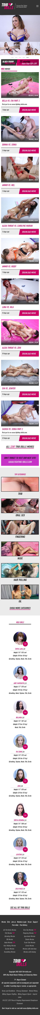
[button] (12, 57)
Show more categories (20, 608)
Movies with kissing (29, 952)
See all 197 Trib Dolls (20, 907)
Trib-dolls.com (26, 972)
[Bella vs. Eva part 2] (20, 85)
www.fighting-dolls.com (30, 1008)
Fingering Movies (29, 933)
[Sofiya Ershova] (20, 809)
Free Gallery (23, 925)
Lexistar (20, 854)
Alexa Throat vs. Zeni (11, 347)
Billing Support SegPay (9, 994)
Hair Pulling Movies (10, 946)
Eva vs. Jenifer (8, 388)
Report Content (21, 980)
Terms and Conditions (8, 991)
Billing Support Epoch (24, 994)
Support (35, 922)
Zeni (20, 786)
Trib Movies (9, 933)
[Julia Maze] (20, 878)
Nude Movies (9, 942)
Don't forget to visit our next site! (20, 460)
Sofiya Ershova (20, 820)
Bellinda (20, 718)
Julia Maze (20, 889)
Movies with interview (29, 949)
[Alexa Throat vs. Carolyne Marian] (20, 210)
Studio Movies (29, 939)
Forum (29, 922)
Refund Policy (33, 991)
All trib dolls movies (20, 446)
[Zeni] (20, 775)
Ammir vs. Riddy (9, 266)
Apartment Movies (29, 936)
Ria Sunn (20, 752)
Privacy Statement (22, 991)
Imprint (35, 994)
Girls (8, 922)
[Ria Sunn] (20, 741)
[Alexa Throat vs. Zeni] (20, 332)
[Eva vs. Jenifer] (20, 372)
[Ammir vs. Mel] (20, 169)
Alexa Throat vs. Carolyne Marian (17, 225)
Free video (15, 925)
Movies (3, 922)
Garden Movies (9, 949)
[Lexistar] (20, 843)
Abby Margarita (20, 683)
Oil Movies (9, 939)
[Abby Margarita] (20, 672)
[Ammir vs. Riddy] (20, 250)
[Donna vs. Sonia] (20, 129)
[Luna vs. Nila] (20, 291)
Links (19, 997)
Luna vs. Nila (8, 307)
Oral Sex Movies (29, 930)
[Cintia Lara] (20, 638)
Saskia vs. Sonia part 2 (12, 429)
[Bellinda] (20, 706)
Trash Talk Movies (29, 942)
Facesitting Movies (9, 952)
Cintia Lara (20, 649)
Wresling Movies (9, 936)
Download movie (29, 110)
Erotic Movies (29, 946)
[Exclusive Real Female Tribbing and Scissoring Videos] (15, 6)
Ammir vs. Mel (8, 185)
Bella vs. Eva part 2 (11, 100)
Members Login (21, 922)
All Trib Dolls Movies (9, 930)
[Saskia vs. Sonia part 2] (20, 413)
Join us (13, 922)
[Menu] (37, 6)
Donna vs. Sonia (9, 144)
